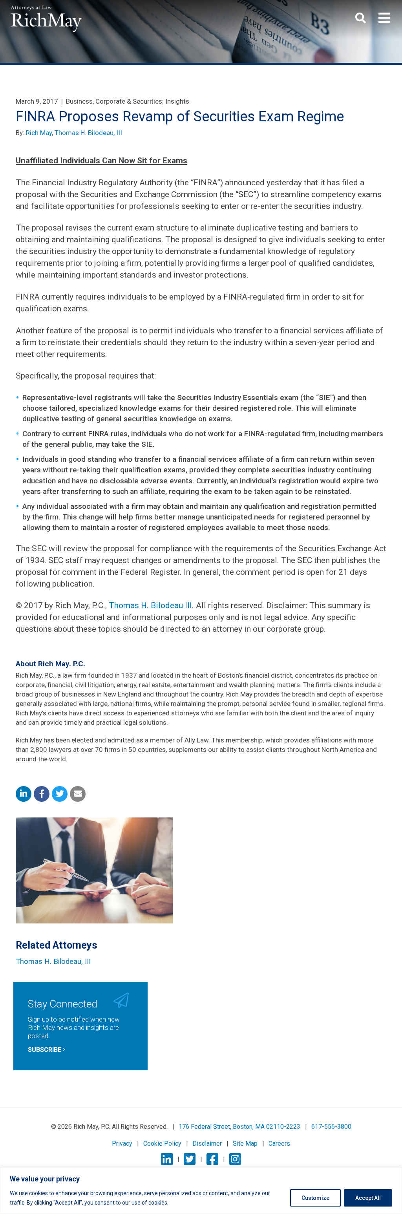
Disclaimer (207, 1143)
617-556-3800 (331, 1126)
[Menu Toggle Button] (384, 18)
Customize (315, 1198)
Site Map (245, 1143)
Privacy (122, 1143)
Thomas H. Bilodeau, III (88, 133)
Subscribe (45, 1049)
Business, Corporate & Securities (114, 101)
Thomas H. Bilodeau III (150, 605)
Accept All (368, 1198)
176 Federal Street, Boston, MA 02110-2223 (239, 1126)
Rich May (39, 133)
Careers (279, 1143)
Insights (177, 101)
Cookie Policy (162, 1143)
